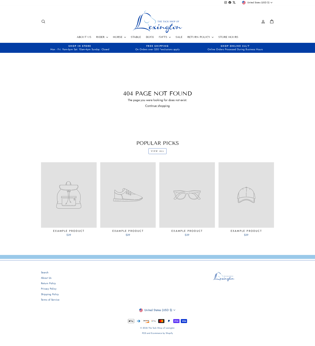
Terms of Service (50, 300)
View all (157, 151)
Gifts (163, 37)
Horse (118, 37)
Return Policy (199, 37)
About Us (84, 37)
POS (144, 333)
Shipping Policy (50, 294)
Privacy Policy (48, 289)
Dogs (150, 37)
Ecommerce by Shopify (162, 333)
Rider (100, 37)
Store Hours (228, 37)
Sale (179, 37)
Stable (136, 37)
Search (45, 272)
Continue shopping (157, 106)
